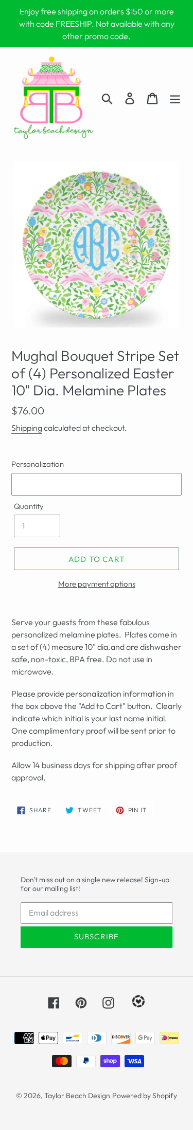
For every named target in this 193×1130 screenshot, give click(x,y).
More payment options (96, 584)
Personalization (37, 464)
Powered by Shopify (144, 1095)
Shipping (26, 428)
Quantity (29, 506)
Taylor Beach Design (77, 1095)
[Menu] (175, 97)
